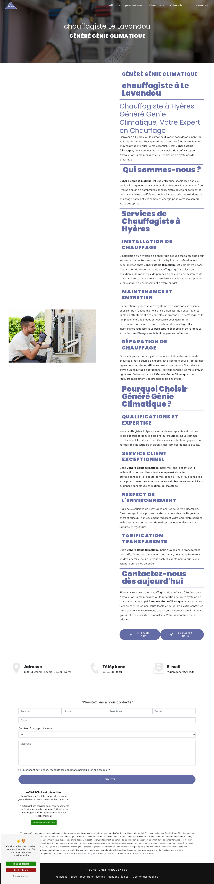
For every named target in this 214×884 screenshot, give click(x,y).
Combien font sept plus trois (35, 728)
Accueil (107, 5)
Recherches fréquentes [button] (107, 869)
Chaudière (157, 5)
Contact (202, 5)
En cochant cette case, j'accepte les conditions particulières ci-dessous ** (66, 769)
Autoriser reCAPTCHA (44, 822)
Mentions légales (118, 876)
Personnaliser (21, 876)
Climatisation (180, 5)
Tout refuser (21, 870)
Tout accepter (21, 863)
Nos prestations (131, 5)
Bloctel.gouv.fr (90, 853)
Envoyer (110, 779)
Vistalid (63, 876)
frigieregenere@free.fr (180, 671)
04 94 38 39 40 (112, 671)
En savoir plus (143, 634)
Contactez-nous (185, 634)
